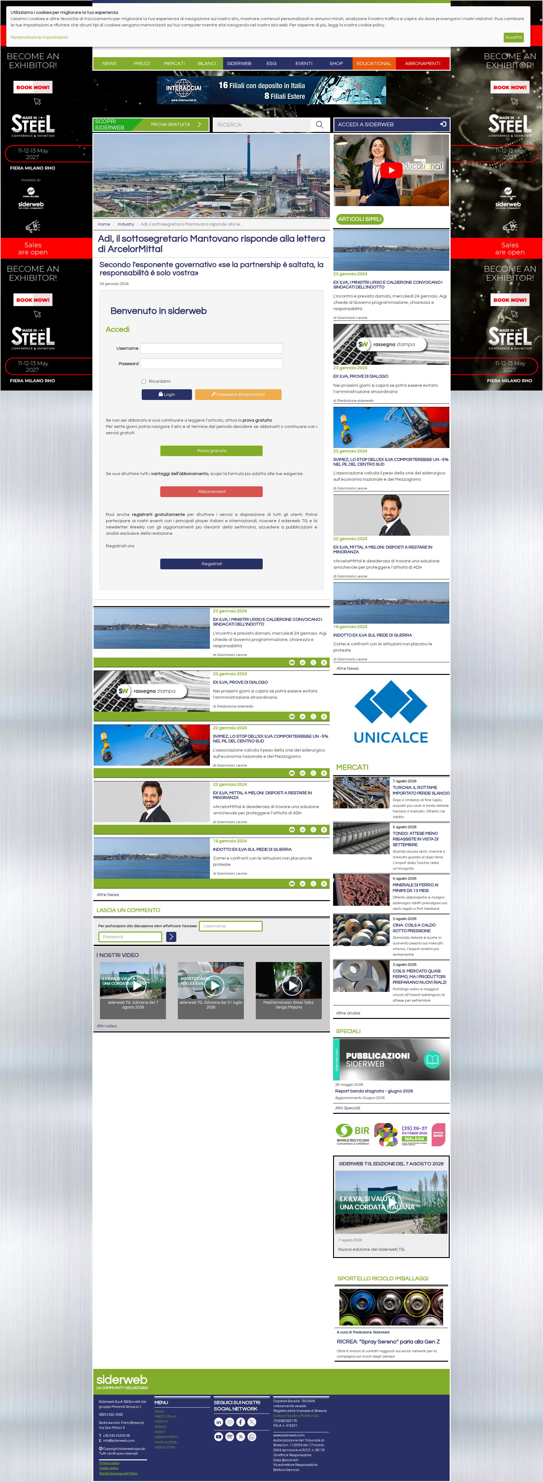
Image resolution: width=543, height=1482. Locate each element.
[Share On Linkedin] (302, 662)
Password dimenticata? (240, 394)
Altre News (108, 895)
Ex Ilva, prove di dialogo (240, 682)
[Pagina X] (251, 1422)
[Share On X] (313, 662)
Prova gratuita (211, 451)
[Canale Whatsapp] (251, 1437)
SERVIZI (161, 1427)
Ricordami (159, 381)
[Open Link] (271, 90)
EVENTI (160, 1432)
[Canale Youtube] (218, 1437)
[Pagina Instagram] (229, 1422)
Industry (126, 224)
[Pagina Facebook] (240, 1422)
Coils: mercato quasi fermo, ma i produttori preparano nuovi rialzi (420, 977)
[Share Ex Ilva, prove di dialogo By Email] (291, 716)
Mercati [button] (174, 63)
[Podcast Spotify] (229, 1437)
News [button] (109, 63)
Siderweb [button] (239, 63)
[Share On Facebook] (324, 662)
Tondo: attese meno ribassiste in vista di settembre (415, 839)
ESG (272, 63)
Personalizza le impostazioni (39, 37)
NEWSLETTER (165, 1447)
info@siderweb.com (119, 1440)
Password (129, 364)
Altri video (107, 1026)
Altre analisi (348, 1013)
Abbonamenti (422, 63)
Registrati (211, 564)
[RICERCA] (319, 124)
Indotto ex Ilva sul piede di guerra (252, 849)
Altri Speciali (347, 1108)
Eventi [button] (304, 63)
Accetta (513, 37)
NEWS (159, 1411)
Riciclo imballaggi (383, 1279)
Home (104, 224)
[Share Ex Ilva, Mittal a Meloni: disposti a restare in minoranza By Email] (291, 829)
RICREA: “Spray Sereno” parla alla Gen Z (388, 1342)
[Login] (171, 937)
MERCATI (161, 1421)
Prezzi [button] (142, 63)
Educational (374, 63)
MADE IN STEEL (166, 1442)
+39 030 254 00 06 (116, 1435)
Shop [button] (336, 63)
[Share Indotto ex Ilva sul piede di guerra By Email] (291, 883)
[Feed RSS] (240, 1437)
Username (128, 348)
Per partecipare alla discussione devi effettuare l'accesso (147, 926)
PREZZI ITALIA (165, 1416)
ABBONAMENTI (166, 1437)
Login (169, 394)
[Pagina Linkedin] (218, 1422)
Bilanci (207, 63)
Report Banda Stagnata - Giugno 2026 (374, 1091)
